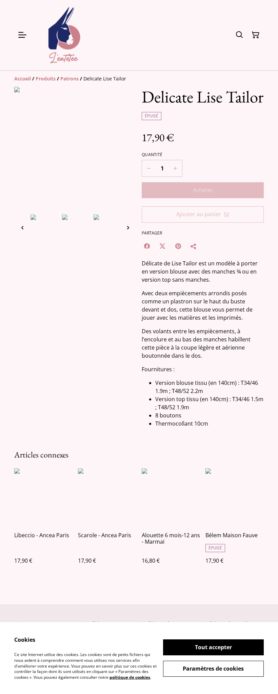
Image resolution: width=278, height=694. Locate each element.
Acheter (203, 190)
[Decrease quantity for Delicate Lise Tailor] (149, 168)
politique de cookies (130, 677)
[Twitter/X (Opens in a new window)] (162, 246)
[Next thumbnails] (128, 227)
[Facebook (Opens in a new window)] (147, 246)
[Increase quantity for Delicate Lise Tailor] (175, 168)
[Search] (239, 34)
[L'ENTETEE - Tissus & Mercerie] (64, 35)
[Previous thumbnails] (22, 227)
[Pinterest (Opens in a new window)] (178, 246)
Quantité (152, 154)
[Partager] (193, 246)
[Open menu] (22, 34)
